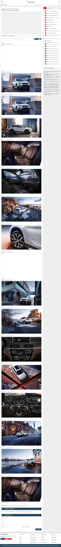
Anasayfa (3, 8)
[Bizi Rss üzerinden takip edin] (11, 539)
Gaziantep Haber (30, 545)
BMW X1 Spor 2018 (15, 505)
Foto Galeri (7, 8)
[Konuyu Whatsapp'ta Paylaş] (38, 39)
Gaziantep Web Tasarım (6, 545)
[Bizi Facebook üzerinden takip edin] (1, 539)
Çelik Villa (50, 545)
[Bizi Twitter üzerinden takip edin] (3, 539)
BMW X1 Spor (8, 505)
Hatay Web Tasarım (15, 545)
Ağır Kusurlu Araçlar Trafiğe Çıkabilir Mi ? (51, 93)
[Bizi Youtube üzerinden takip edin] (7, 539)
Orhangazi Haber (23, 545)
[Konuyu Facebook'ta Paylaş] (35, 39)
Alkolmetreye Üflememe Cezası (50, 79)
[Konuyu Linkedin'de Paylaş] (40, 39)
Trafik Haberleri (45, 545)
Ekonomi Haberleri (37, 545)
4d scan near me (56, 545)
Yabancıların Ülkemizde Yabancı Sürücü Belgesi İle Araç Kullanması (51, 84)
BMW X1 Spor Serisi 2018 (24, 505)
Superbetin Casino (5, 502)
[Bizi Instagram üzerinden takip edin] (5, 539)
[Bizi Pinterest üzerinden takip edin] (9, 539)
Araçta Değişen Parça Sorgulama (50, 71)
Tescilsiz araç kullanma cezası (49, 81)
